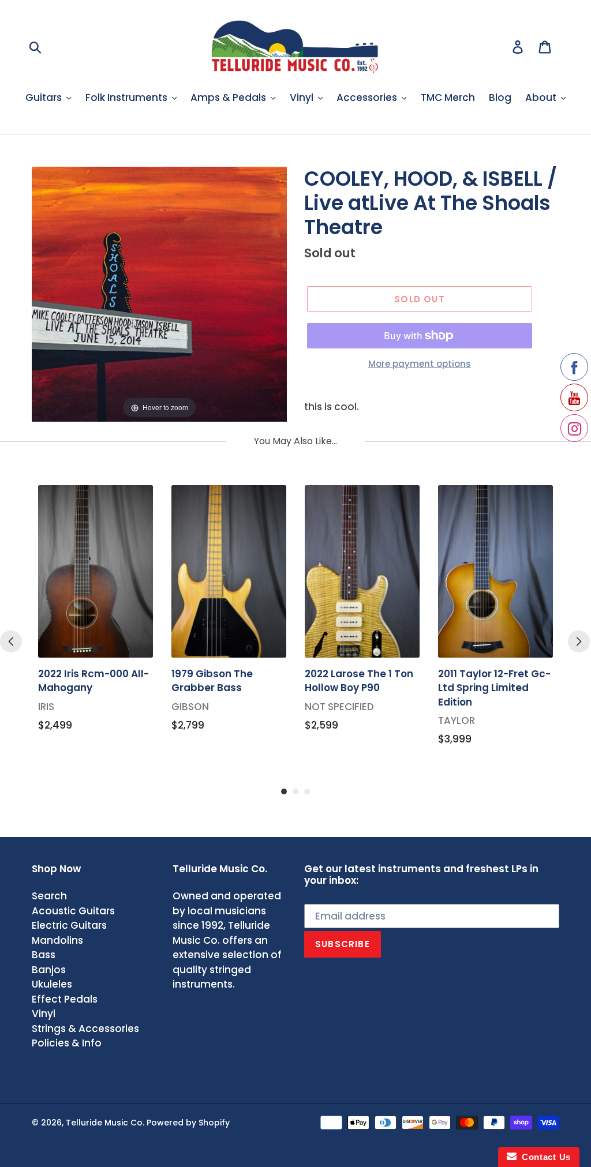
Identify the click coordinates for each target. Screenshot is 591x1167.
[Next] (579, 641)
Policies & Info (67, 1043)
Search (49, 896)
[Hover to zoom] (159, 293)
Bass (43, 955)
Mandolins (57, 940)
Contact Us (544, 1157)
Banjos (49, 970)
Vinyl (43, 1013)
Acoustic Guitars (73, 911)
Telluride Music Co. (105, 1122)
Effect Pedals (65, 999)
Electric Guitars (69, 925)
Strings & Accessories (85, 1028)
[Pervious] (11, 641)
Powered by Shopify (188, 1122)
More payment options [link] (419, 364)
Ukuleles (52, 984)
